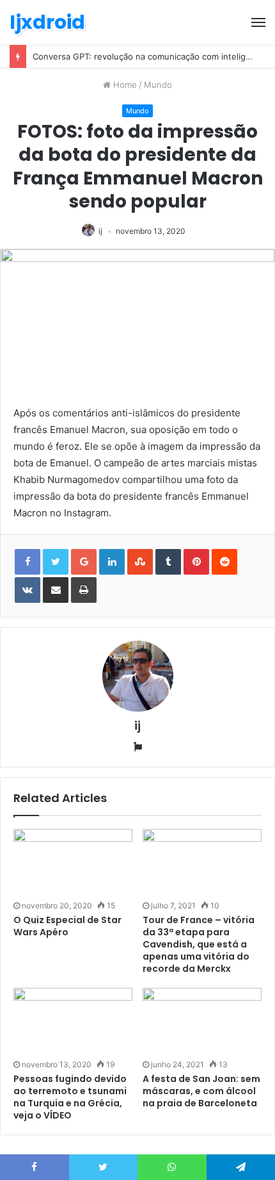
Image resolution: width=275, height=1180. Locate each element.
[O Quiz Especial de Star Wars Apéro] (72, 862)
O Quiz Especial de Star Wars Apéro (67, 926)
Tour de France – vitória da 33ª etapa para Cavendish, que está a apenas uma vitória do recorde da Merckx (199, 944)
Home (124, 84)
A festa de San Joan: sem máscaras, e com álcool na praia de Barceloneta (201, 1091)
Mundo (158, 84)
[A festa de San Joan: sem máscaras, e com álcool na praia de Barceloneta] (202, 1021)
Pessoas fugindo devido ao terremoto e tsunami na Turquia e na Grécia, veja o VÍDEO (70, 1097)
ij (100, 231)
